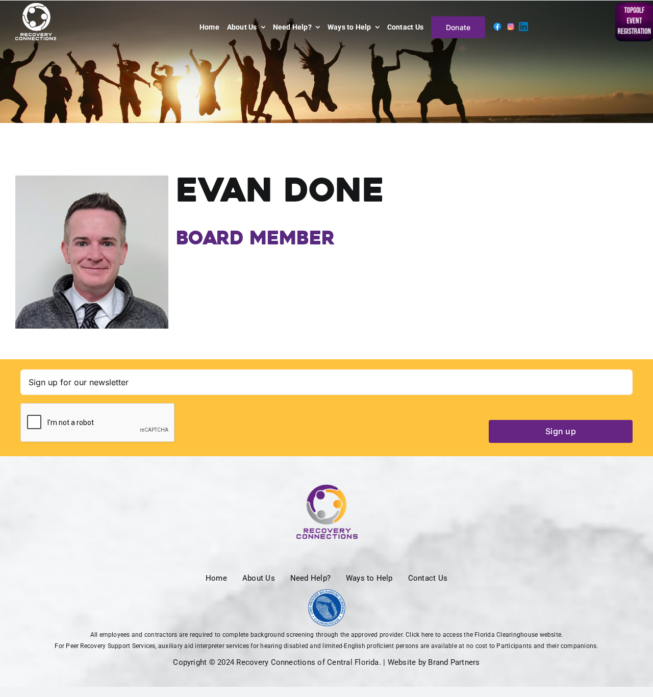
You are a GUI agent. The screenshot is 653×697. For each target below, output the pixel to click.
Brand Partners (454, 662)
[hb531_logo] (327, 593)
